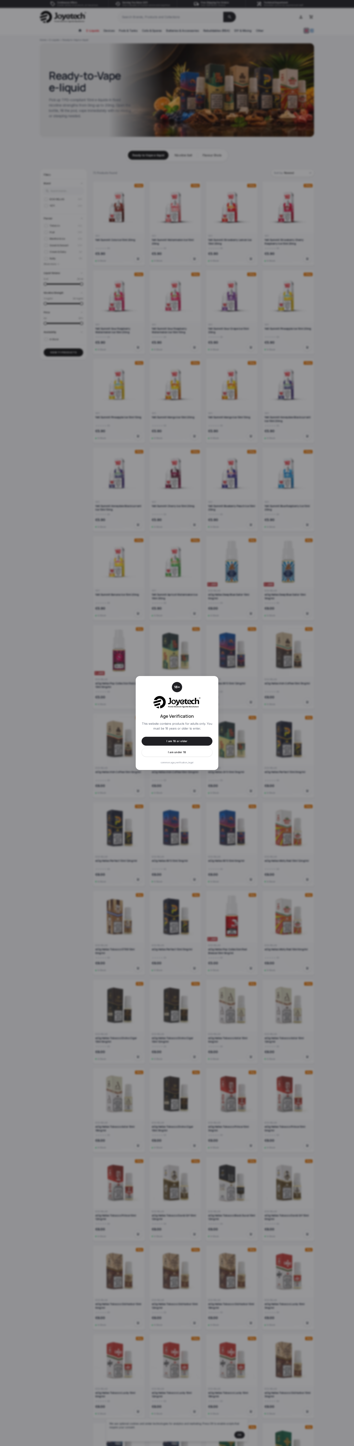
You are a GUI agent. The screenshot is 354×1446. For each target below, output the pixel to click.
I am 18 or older (176, 741)
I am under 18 (177, 752)
